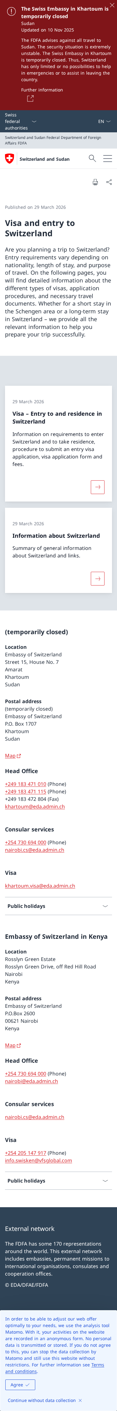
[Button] (29, 98)
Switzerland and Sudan (45, 159)
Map (10, 755)
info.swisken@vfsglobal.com (38, 1160)
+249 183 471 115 (25, 791)
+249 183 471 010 (25, 784)
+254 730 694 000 (25, 842)
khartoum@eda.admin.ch (35, 806)
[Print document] (95, 182)
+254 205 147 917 (25, 1152)
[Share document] (109, 182)
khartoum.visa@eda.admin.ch (40, 885)
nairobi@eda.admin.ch (31, 1081)
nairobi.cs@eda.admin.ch (34, 849)
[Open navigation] (107, 158)
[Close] (112, 5)
